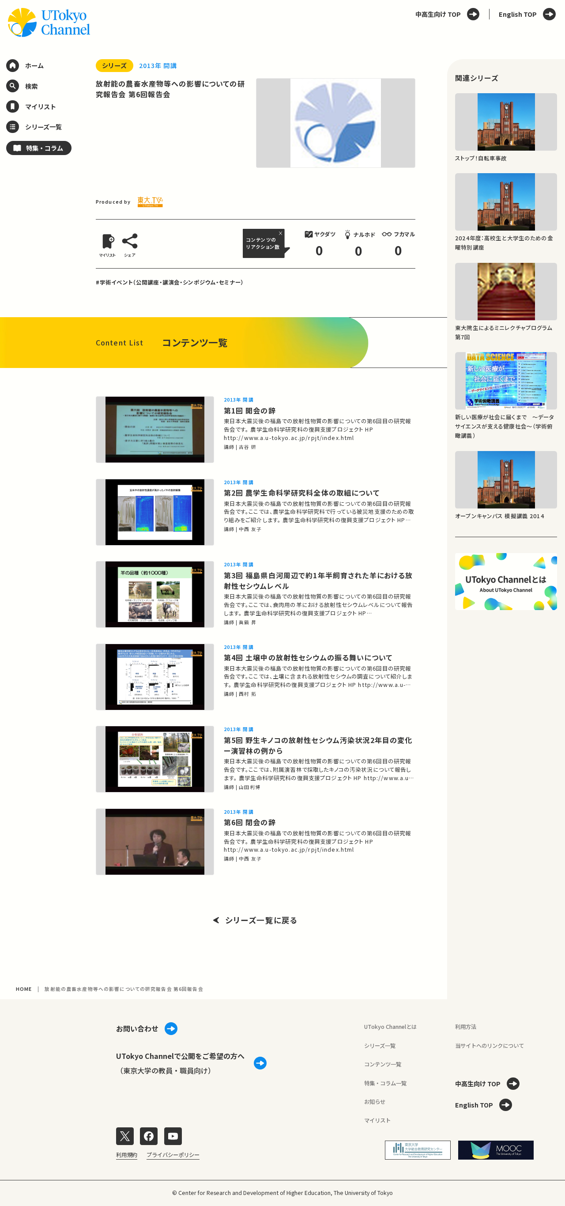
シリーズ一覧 (380, 1046)
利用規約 (126, 1155)
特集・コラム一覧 (385, 1083)
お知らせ (374, 1102)
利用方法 (465, 1027)
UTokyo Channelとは (390, 1027)
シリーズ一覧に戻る (261, 920)
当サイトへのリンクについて (489, 1046)
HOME (24, 989)
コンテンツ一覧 (382, 1064)
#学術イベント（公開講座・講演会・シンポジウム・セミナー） (170, 282)
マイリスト (377, 1120)
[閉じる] (281, 233)
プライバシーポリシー (173, 1155)
